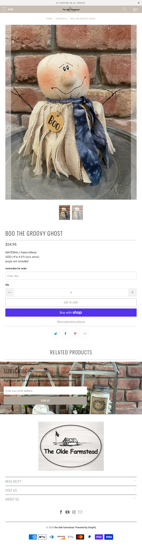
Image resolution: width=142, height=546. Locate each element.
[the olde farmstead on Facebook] (61, 512)
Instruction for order (16, 268)
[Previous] (8, 112)
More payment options (71, 321)
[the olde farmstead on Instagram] (74, 512)
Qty (7, 284)
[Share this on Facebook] (66, 334)
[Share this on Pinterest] (75, 334)
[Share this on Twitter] (56, 334)
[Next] (134, 112)
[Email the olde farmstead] (80, 512)
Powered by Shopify (85, 527)
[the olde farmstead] (71, 9)
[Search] (124, 9)
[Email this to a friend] (85, 334)
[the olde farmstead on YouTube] (67, 512)
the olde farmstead (64, 527)
